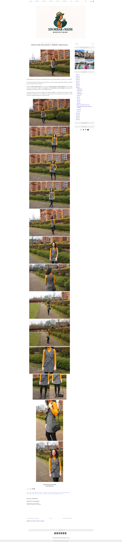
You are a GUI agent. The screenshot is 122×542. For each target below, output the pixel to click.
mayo (78, 100)
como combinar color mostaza (55, 492)
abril (78, 101)
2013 (77, 119)
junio (78, 98)
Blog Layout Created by (61, 540)
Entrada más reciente (33, 518)
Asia (71, 1)
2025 (77, 76)
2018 (77, 87)
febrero (78, 109)
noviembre (79, 90)
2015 (77, 116)
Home (30, 1)
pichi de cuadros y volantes (46, 493)
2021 (77, 82)
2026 (77, 74)
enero (78, 111)
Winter (61, 493)
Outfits (37, 493)
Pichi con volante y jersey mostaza (83, 104)
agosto (78, 95)
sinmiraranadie (56, 493)
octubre (78, 92)
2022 (77, 81)
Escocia (37, 1)
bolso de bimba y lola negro (41, 492)
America (65, 1)
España (44, 1)
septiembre (79, 93)
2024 (77, 77)
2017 (77, 113)
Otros (76, 1)
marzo (78, 103)
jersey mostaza (32, 493)
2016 (77, 114)
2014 (77, 117)
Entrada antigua (67, 518)
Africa (58, 1)
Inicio (50, 518)
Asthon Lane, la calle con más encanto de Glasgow (84, 107)
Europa (51, 1)
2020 (77, 84)
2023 (77, 79)
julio (78, 97)
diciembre (79, 88)
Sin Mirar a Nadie (59, 537)
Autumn (33, 492)
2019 (77, 85)
